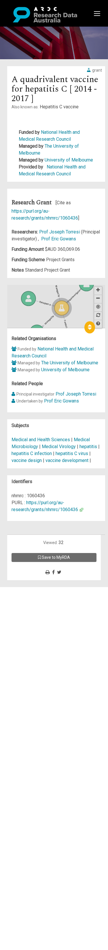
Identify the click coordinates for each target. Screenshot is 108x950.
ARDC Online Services (40, 625)
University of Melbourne (69, 160)
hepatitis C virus (72, 453)
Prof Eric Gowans (58, 239)
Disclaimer (28, 611)
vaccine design (27, 460)
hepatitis (88, 446)
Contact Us (29, 604)
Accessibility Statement (42, 656)
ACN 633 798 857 (18, 666)
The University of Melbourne (69, 362)
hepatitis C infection (32, 453)
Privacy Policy (32, 649)
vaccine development (67, 460)
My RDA (26, 597)
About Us (27, 590)
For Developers (33, 618)
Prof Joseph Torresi (60, 232)
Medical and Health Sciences (41, 439)
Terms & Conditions (37, 642)
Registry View (32, 632)
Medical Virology (59, 446)
